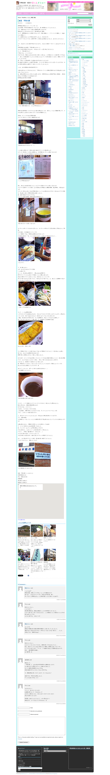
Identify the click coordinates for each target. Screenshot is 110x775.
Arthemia (44, 773)
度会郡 (83, 129)
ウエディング (85, 113)
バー (83, 99)
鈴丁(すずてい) (72, 96)
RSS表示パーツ (89, 767)
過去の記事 (46, 749)
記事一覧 (42, 13)
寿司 (84, 70)
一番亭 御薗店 (72, 45)
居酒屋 (84, 71)
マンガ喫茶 (84, 115)
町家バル (70, 86)
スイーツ (84, 95)
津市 (84, 134)
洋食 (83, 59)
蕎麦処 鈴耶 (71, 44)
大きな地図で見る (21, 519)
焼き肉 (84, 79)
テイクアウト (85, 105)
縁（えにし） (71, 100)
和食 (35, 17)
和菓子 (83, 97)
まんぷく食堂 (34, 537)
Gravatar (20, 739)
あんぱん (70, 104)
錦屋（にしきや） (48, 537)
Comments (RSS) (38, 773)
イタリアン (85, 62)
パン (84, 64)
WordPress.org (21, 764)
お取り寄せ (84, 118)
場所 (69, 20)
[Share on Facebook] (28, 575)
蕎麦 (84, 78)
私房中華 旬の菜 (72, 122)
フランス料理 (86, 60)
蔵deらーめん (71, 123)
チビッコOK (84, 121)
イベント (84, 112)
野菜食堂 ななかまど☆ (73, 92)
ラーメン (84, 89)
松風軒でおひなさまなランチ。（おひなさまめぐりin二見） (74, 80)
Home (19, 13)
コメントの (21, 762)
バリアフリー (85, 110)
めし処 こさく (72, 106)
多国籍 (83, 87)
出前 (83, 108)
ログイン (20, 758)
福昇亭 (70, 72)
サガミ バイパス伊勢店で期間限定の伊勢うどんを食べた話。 (74, 76)
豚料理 (84, 83)
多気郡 (83, 131)
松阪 (83, 123)
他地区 (83, 132)
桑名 (84, 135)
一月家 (70, 88)
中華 (83, 92)
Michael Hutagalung (53, 773)
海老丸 (70, 91)
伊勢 (32, 17)
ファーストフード (85, 102)
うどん (28, 17)
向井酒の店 (71, 89)
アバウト (26, 13)
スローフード (85, 104)
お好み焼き (85, 84)
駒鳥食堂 (46, 562)
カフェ (83, 94)
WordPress (23, 773)
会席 (83, 107)
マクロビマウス (79, 48)
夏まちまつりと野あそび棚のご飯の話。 (36, 562)
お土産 (83, 120)
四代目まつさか (72, 125)
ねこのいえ (71, 94)
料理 (69, 21)
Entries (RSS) (32, 773)
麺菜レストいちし (72, 73)
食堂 (84, 75)
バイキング (84, 100)
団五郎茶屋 (71, 59)
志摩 (83, 128)
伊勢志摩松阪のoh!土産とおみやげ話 (25, 750)
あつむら (70, 67)
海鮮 (84, 68)
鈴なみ (19, 562)
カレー (83, 91)
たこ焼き (85, 86)
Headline (24, 17)
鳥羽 (83, 126)
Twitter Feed (34, 13)
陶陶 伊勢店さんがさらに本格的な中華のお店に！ (73, 62)
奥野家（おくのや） (22, 537)
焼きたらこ (27, 588)
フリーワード (71, 23)
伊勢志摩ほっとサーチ (22, 753)
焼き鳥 (84, 81)
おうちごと (84, 116)
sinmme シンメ (72, 47)
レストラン (85, 65)
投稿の (20, 760)
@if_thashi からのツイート (73, 53)
